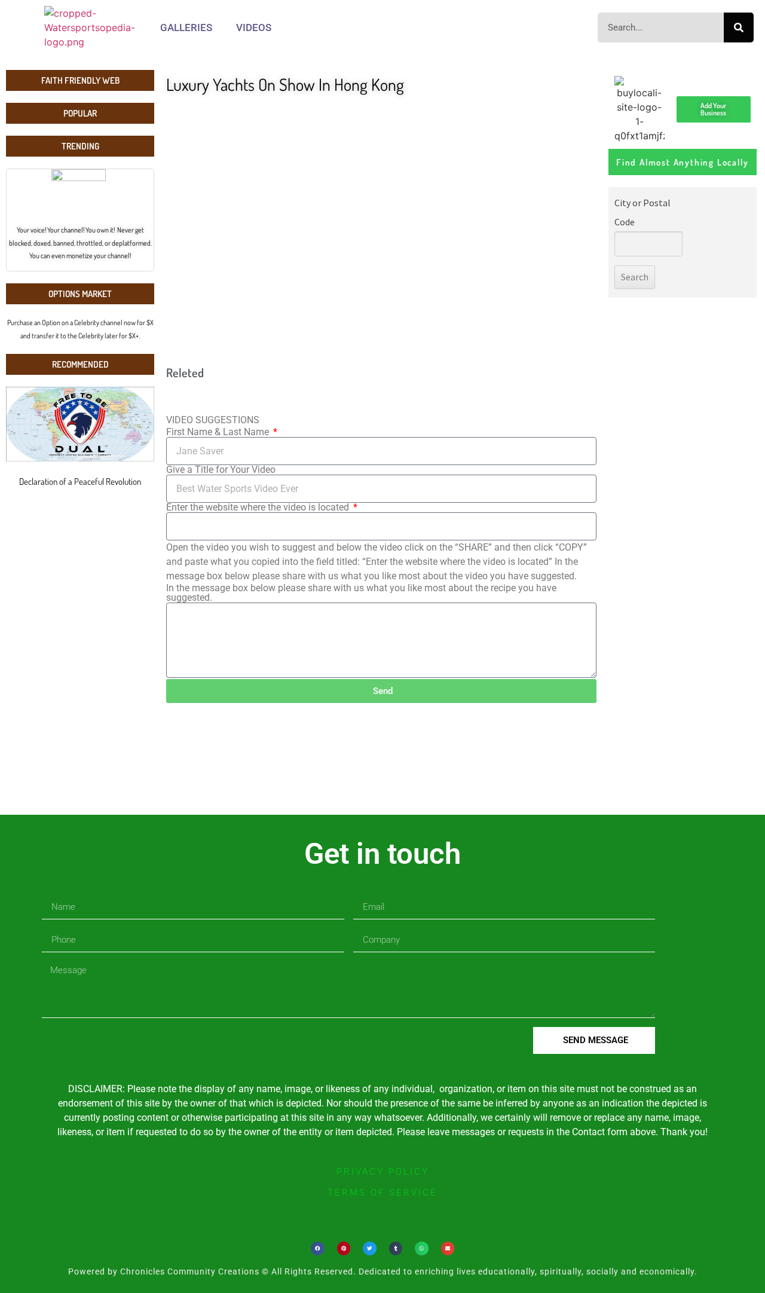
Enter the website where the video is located (258, 507)
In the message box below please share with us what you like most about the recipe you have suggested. (361, 593)
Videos (253, 27)
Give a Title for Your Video (221, 470)
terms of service (382, 1192)
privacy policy (382, 1171)
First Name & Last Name (218, 432)
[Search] (739, 27)
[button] (318, 1248)
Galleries (186, 27)
